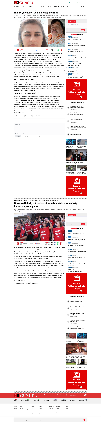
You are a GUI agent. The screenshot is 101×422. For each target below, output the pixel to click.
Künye (66, 406)
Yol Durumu (73, 400)
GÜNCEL (24, 6)
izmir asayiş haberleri (19, 115)
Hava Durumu (46, 400)
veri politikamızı (65, 420)
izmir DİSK (28, 283)
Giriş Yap (58, 406)
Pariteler (63, 400)
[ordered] (31, 136)
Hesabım (58, 410)
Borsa (15, 400)
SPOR (62, 6)
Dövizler (32, 408)
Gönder (18, 136)
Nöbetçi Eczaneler (43, 413)
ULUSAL (50, 6)
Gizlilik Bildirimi (68, 410)
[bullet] (33, 136)
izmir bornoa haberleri (19, 283)
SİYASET (43, 6)
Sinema (40, 408)
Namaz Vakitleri (25, 400)
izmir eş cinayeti (28, 115)
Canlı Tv (40, 406)
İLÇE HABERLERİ (24, 410)
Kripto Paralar (83, 400)
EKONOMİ (56, 6)
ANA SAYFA (17, 6)
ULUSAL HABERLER (24, 412)
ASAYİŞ (30, 6)
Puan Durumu (36, 400)
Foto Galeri (51, 406)
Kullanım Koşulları (69, 412)
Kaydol (57, 408)
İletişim (66, 408)
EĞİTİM (21, 408)
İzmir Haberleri (37, 115)
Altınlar (32, 406)
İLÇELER (37, 6)
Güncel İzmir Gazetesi (18, 9)
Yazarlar (51, 410)
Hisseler (55, 400)
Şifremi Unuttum (59, 412)
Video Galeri (51, 408)
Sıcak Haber (51, 412)
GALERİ (68, 6)
